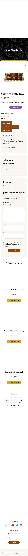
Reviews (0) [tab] (6, 130)
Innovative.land (14, 553)
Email (5, 233)
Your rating (6, 202)
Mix (5, 118)
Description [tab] (6, 123)
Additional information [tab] (10, 127)
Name (5, 224)
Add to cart (16, 107)
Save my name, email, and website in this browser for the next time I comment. (13, 244)
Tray (8, 116)
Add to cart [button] (14, 300)
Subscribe (14, 542)
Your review (6, 206)
